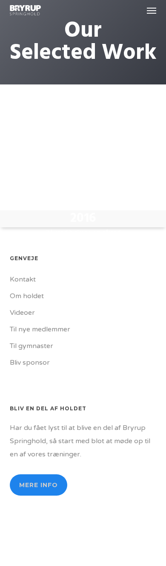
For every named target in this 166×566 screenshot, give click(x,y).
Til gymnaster (31, 346)
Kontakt (23, 279)
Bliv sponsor (30, 362)
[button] (151, 10)
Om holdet (27, 296)
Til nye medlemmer (40, 329)
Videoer (22, 312)
